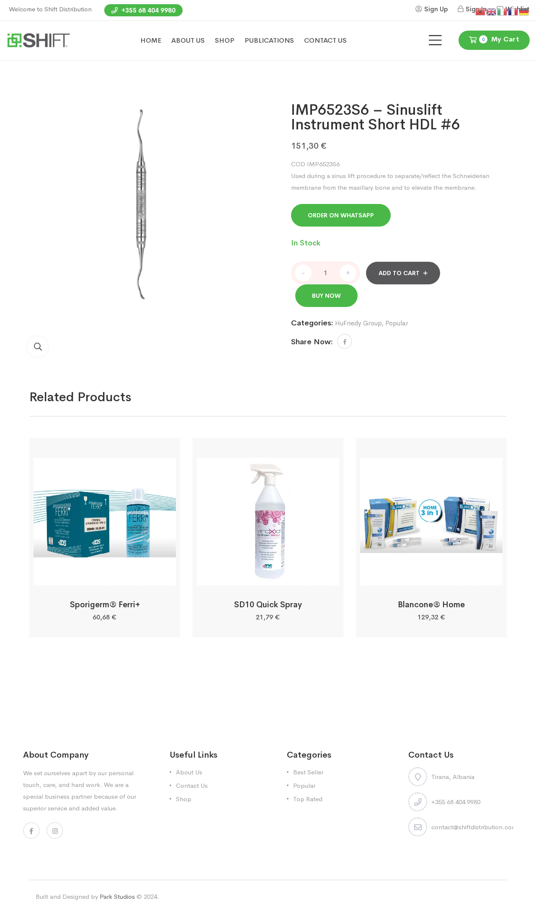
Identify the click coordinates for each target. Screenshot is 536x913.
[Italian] (502, 11)
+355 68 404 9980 (147, 10)
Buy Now (326, 295)
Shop (183, 799)
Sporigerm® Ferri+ (105, 605)
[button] (37, 346)
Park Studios (117, 896)
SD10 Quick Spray (268, 605)
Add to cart (399, 273)
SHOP (224, 40)
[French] (513, 11)
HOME (150, 40)
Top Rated (307, 799)
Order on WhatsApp (341, 215)
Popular (396, 323)
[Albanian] (480, 11)
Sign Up (436, 9)
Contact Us (192, 785)
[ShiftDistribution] (38, 40)
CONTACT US (325, 40)
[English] (491, 11)
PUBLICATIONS (269, 40)
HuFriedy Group (358, 323)
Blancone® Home (431, 605)
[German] (524, 11)
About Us (189, 772)
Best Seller (308, 772)
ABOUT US (188, 40)
